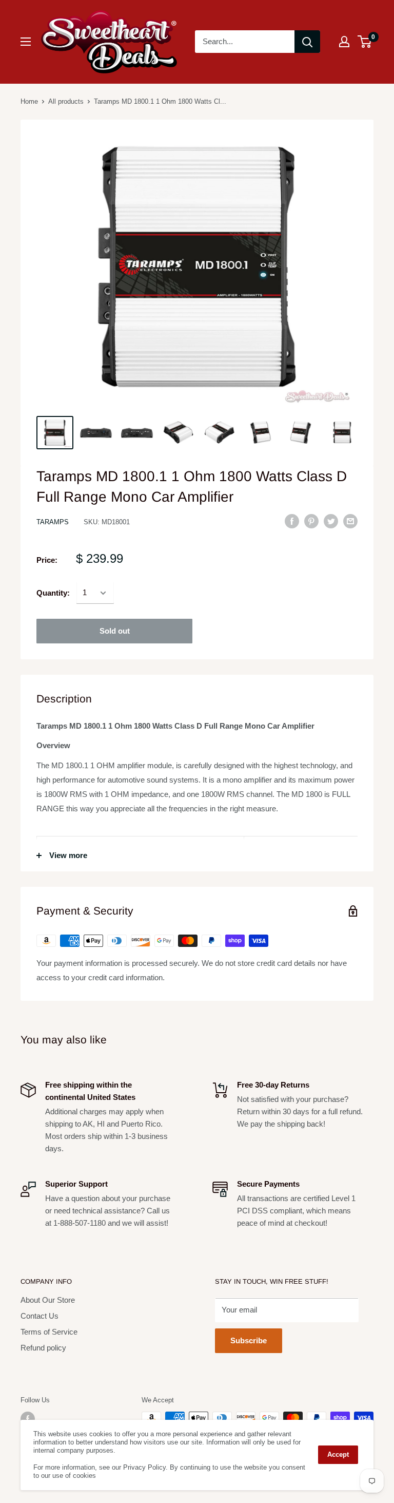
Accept (338, 1454)
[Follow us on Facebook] (28, 1419)
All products (66, 101)
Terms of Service (49, 1331)
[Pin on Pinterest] (311, 520)
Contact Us (39, 1315)
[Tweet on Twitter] (331, 520)
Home (29, 101)
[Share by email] (350, 520)
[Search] (307, 41)
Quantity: (53, 592)
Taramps (52, 522)
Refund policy (43, 1347)
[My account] (344, 41)
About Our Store (48, 1300)
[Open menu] (26, 41)
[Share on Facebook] (292, 520)
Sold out (115, 630)
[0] (365, 41)
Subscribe (248, 1340)
